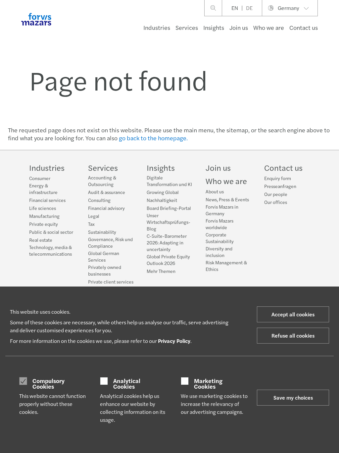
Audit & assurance (106, 192)
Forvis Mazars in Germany (222, 210)
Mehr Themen (161, 271)
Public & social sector (51, 231)
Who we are (268, 27)
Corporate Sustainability (220, 237)
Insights (213, 27)
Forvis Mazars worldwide (219, 223)
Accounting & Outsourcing (102, 180)
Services (186, 27)
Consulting (99, 200)
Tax (91, 224)
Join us (238, 27)
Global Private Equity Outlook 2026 (168, 259)
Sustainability (102, 231)
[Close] (332, 25)
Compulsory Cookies (48, 383)
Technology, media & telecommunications (50, 250)
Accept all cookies (293, 314)
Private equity (43, 224)
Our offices (275, 202)
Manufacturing (44, 216)
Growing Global (163, 192)
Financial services (47, 200)
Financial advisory (106, 208)
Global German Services (103, 256)
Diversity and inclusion (219, 251)
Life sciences (42, 208)
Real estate (40, 239)
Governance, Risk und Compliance (110, 242)
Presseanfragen (280, 186)
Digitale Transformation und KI (169, 180)
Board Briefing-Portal (169, 208)
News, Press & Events (227, 199)
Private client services (110, 281)
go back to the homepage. (153, 138)
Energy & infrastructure (43, 188)
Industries (156, 27)
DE (249, 8)
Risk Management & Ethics (226, 265)
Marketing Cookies (208, 383)
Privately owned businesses (104, 270)
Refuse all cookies (293, 335)
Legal (93, 216)
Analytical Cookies (126, 383)
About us (215, 191)
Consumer (39, 178)
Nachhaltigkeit (162, 200)
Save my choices (293, 397)
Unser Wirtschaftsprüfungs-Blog (168, 222)
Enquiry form (277, 178)
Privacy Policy (174, 341)
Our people (275, 194)
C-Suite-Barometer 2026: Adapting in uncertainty (167, 242)
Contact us (303, 27)
